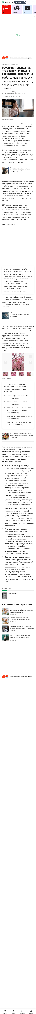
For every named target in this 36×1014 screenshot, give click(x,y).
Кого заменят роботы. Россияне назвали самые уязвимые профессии (22, 627)
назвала (25, 454)
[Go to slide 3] (21, 374)
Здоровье (13, 614)
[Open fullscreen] (30, 356)
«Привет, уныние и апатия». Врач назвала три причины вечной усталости (20, 314)
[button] (18, 57)
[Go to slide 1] (5, 374)
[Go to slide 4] (29, 374)
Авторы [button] (4, 588)
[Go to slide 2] (13, 374)
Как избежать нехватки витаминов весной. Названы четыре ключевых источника (21, 435)
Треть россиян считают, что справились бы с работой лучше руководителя (20, 169)
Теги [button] (9, 588)
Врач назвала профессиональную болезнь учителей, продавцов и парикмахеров (21, 637)
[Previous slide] (10, 362)
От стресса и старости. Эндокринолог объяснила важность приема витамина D (21, 610)
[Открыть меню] (32, 2)
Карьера (4, 64)
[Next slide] (26, 362)
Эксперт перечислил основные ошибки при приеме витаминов (20, 618)
